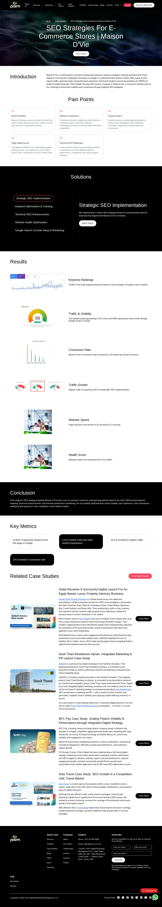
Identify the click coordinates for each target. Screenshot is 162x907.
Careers (66, 858)
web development (123, 689)
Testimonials (68, 849)
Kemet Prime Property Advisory (73, 599)
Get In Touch (81, 54)
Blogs (49, 853)
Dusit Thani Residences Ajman (84, 706)
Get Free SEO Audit (144, 5)
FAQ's (49, 858)
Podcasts (50, 867)
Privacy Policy (109, 898)
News (49, 863)
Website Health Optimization (31, 222)
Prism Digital (84, 619)
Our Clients (67, 844)
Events (66, 863)
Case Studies (60, 21)
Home (48, 21)
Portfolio (50, 844)
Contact (66, 853)
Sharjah (13, 886)
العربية (127, 5)
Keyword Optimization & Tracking (35, 206)
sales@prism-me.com (92, 844)
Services (50, 839)
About (65, 839)
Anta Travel (64, 784)
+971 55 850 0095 (91, 839)
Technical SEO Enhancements (32, 214)
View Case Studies (140, 576)
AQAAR (62, 664)
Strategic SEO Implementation (32, 198)
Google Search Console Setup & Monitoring (39, 230)
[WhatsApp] (155, 897)
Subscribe (118, 860)
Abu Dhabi (14, 881)
